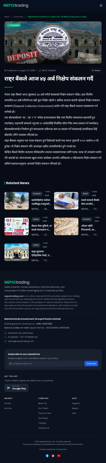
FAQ (74, 413)
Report (75, 408)
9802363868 (52, 327)
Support (76, 403)
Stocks (7, 403)
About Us (42, 403)
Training (42, 423)
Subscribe (91, 363)
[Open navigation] (101, 5)
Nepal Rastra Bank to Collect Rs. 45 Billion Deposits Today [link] (57, 16)
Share (97, 70)
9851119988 (64, 327)
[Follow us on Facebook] (47, 455)
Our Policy (43, 418)
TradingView (61, 449)
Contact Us (43, 428)
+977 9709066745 (29, 337)
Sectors (8, 408)
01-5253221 (13, 337)
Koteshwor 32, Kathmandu (20, 333)
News (6, 16)
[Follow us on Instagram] (53, 455)
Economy (18, 16)
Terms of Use (44, 413)
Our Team (43, 408)
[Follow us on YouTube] (58, 455)
